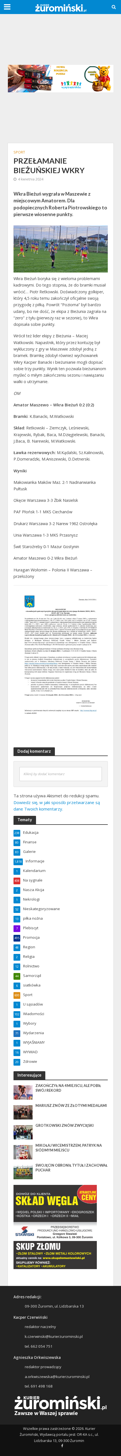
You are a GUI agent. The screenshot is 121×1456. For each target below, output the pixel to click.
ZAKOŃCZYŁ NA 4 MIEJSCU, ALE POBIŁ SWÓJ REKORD (68, 1088)
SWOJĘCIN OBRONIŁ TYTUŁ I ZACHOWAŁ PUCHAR (71, 1167)
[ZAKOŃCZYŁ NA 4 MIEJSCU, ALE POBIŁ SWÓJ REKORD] (23, 1092)
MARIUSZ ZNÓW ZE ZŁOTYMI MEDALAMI (71, 1106)
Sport (19, 152)
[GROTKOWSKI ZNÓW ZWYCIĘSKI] (23, 1131)
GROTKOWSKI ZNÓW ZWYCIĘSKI (64, 1125)
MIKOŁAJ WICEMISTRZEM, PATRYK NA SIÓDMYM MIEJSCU (68, 1147)
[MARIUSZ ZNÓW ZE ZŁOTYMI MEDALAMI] (23, 1111)
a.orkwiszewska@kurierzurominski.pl (57, 1376)
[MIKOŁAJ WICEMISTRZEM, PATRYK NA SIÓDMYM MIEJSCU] (23, 1151)
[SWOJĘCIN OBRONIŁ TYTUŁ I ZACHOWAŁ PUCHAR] (23, 1171)
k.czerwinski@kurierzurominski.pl (54, 1336)
